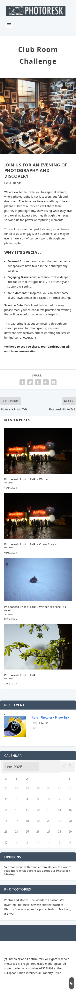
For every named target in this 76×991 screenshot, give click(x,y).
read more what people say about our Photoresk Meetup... (37, 872)
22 (70, 820)
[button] (71, 983)
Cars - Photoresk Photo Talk (50, 717)
